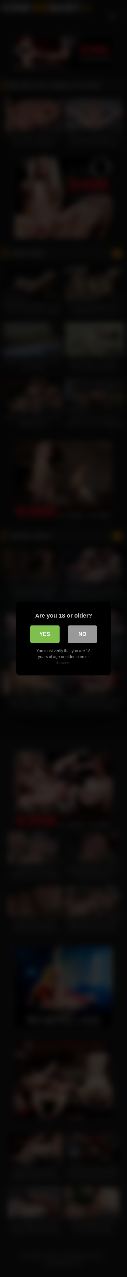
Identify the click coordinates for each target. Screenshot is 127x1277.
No (82, 634)
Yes (44, 634)
